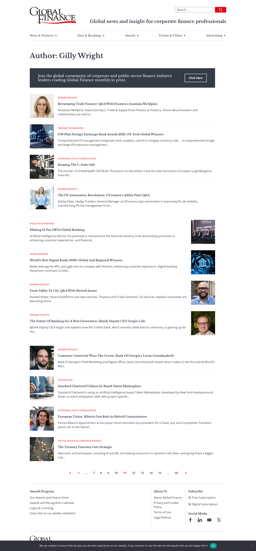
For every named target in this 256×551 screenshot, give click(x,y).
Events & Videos (170, 35)
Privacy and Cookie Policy (166, 505)
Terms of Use (162, 512)
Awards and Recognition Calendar (52, 503)
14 (151, 473)
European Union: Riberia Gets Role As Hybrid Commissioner (102, 416)
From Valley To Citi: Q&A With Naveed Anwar (63, 290)
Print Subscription (204, 498)
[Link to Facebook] (190, 520)
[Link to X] (219, 520)
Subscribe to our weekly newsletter (53, 513)
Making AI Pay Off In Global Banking (57, 229)
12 (133, 473)
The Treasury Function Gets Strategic (85, 447)
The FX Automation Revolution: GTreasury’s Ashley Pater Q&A (104, 195)
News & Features (42, 35)
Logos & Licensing (41, 508)
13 (142, 473)
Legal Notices (162, 517)
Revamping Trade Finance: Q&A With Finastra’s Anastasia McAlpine (107, 104)
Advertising (214, 35)
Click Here (196, 78)
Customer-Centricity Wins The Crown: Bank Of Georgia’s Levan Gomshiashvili (116, 355)
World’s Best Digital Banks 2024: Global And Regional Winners (76, 260)
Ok (213, 545)
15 (159, 473)
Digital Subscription (205, 504)
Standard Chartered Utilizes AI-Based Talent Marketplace (99, 386)
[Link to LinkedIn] (200, 520)
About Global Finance (168, 498)
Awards (130, 35)
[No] (251, 546)
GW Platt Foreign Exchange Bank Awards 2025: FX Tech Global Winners (111, 134)
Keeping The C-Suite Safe (76, 164)
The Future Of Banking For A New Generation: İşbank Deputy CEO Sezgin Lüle (87, 321)
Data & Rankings (89, 35)
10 (116, 473)
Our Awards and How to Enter (49, 498)
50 (176, 473)
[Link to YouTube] (209, 520)
